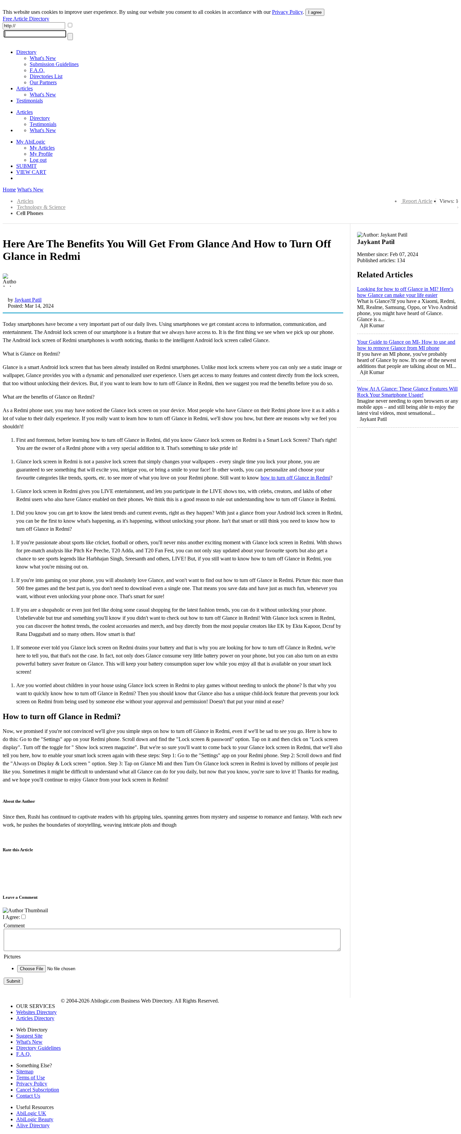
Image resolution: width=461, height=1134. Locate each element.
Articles (24, 88)
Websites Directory (36, 1012)
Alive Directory (33, 1125)
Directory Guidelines (38, 1048)
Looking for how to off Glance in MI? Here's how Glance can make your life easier (405, 292)
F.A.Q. (37, 70)
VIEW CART (31, 172)
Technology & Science (41, 207)
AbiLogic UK (31, 1113)
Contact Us (28, 1096)
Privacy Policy (287, 12)
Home (9, 189)
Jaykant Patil (28, 300)
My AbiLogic (30, 142)
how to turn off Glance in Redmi (295, 478)
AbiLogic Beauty (34, 1119)
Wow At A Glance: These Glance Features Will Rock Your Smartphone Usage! (407, 392)
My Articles (42, 148)
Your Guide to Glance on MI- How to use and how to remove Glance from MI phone (406, 345)
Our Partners (43, 82)
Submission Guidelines (54, 64)
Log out (38, 160)
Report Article (417, 201)
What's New (43, 58)
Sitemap (24, 1071)
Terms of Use (30, 1077)
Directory (26, 52)
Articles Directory (35, 1018)
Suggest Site (29, 1036)
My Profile (41, 154)
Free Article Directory (26, 19)
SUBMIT (26, 166)
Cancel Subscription (37, 1090)
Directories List (46, 76)
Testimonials (29, 100)
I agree (315, 12)
